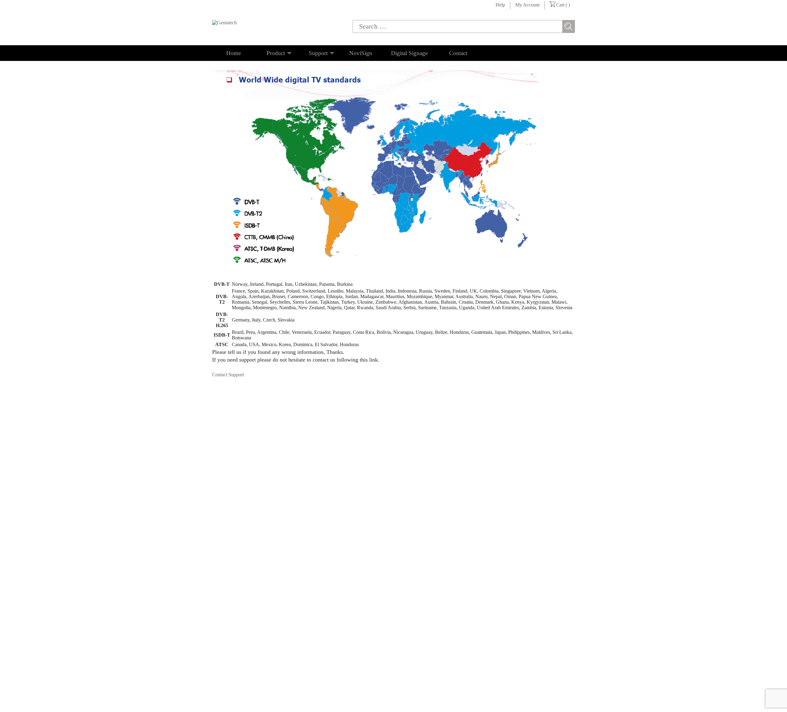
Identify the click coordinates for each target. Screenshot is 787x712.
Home (233, 53)
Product (276, 53)
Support (318, 53)
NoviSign (360, 53)
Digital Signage (409, 53)
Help (500, 4)
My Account (527, 4)
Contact (458, 53)
